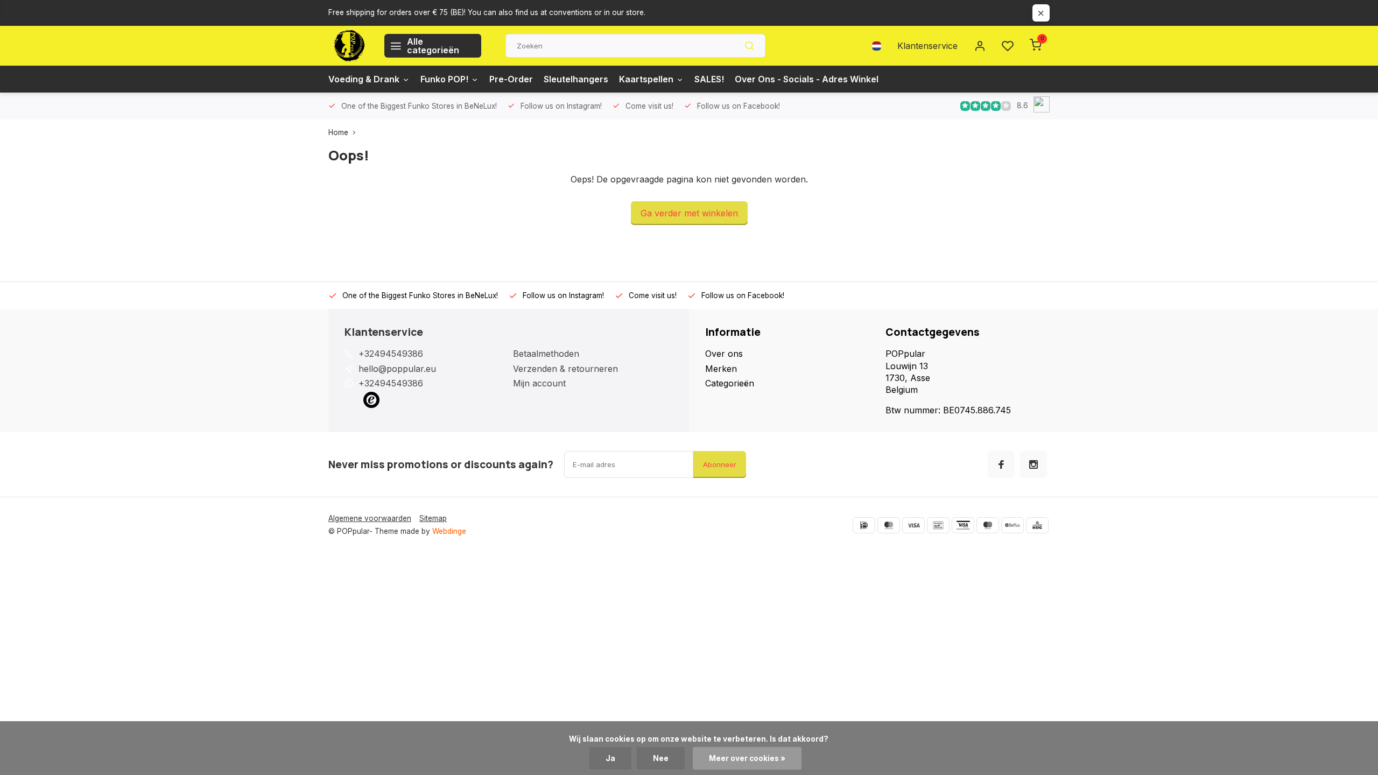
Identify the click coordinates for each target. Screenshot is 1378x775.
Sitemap (433, 518)
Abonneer (719, 464)
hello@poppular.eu (397, 368)
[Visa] (913, 525)
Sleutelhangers (576, 79)
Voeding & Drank (363, 79)
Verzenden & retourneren (565, 368)
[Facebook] (1001, 464)
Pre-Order (511, 79)
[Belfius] (1012, 525)
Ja (610, 758)
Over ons (724, 353)
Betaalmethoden (546, 353)
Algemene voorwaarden (369, 518)
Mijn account (539, 383)
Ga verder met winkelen (689, 213)
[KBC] (1037, 525)
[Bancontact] (938, 525)
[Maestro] (987, 525)
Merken (721, 368)
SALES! (709, 79)
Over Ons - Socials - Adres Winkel (806, 79)
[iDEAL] (864, 525)
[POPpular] (348, 46)
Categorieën (729, 383)
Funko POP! (444, 79)
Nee (661, 758)
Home (338, 132)
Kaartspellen (646, 79)
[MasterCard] (888, 525)
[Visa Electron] (963, 525)
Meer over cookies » (747, 758)
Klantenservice (927, 45)
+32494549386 (390, 353)
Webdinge (449, 531)
